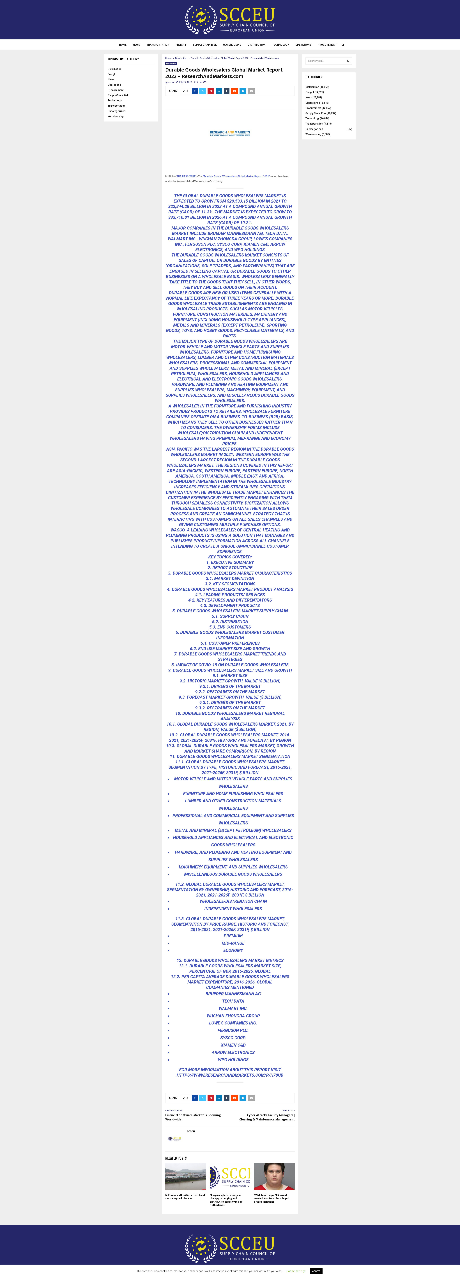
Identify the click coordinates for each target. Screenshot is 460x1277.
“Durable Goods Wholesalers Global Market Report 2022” (236, 176)
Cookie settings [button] (295, 1271)
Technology (280, 44)
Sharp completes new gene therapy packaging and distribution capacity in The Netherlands (226, 1200)
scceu (171, 82)
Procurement (327, 44)
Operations (303, 44)
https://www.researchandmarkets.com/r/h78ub (230, 1075)
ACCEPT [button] (316, 1271)
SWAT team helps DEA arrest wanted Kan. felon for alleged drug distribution (271, 1198)
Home (122, 44)
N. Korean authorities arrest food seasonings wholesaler (185, 1196)
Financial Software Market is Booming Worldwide (193, 1117)
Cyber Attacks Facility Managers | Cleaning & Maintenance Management (267, 1117)
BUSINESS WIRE (186, 176)
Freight (181, 44)
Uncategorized (116, 111)
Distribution (257, 44)
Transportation (157, 44)
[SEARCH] (348, 61)
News (136, 44)
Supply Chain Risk (205, 44)
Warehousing (232, 44)
